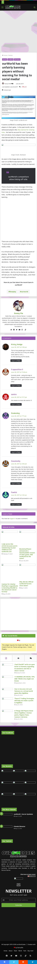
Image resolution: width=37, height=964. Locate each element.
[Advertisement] (18, 31)
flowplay (12, 292)
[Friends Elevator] (6, 830)
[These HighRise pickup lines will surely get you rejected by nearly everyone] (6, 796)
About (10, 951)
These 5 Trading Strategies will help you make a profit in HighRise (24, 701)
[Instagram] (23, 330)
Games (10, 55)
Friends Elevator (19, 826)
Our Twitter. (7, 841)
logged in (12, 518)
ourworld (24, 292)
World (20, 951)
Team (15, 951)
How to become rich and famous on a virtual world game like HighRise (23, 691)
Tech (24, 951)
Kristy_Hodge (16, 344)
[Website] (11, 330)
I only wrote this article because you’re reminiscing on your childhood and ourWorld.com (9, 547)
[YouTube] (20, 330)
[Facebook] (14, 330)
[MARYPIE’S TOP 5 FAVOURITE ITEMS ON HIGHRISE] (30, 798)
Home (5, 55)
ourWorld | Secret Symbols (23, 814)
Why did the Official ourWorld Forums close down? (26, 583)
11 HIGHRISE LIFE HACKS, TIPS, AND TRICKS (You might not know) (24, 679)
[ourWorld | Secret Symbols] (6, 818)
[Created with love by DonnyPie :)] (13, 7)
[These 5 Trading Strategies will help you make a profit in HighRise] (7, 703)
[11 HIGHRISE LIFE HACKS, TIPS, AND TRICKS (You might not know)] (7, 681)
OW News (17, 59)
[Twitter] (17, 330)
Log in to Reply (16, 360)
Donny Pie (7, 83)
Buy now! (30, 951)
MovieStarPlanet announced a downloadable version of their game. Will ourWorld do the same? (27, 553)
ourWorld (10, 59)
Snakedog (15, 413)
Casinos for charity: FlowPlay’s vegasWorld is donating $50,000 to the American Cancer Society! (10, 588)
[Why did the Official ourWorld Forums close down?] (27, 572)
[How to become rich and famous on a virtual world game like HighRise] (7, 691)
